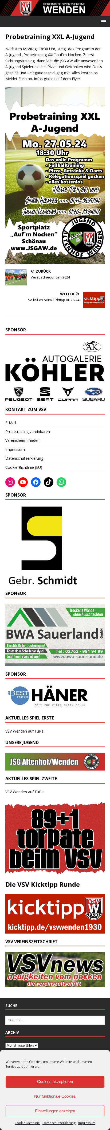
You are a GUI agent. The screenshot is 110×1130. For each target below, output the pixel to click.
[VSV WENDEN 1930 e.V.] (55, 12)
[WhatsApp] (61, 482)
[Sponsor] (41, 582)
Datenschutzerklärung (59, 1123)
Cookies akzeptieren (55, 1081)
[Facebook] (36, 482)
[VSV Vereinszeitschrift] (55, 984)
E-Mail (10, 422)
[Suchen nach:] (55, 1019)
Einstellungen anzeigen (55, 1111)
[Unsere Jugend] (55, 767)
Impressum (86, 1123)
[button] (103, 21)
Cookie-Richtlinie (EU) (23, 467)
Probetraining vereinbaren (27, 431)
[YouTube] (23, 482)
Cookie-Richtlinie (27, 1123)
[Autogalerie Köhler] (55, 398)
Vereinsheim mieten (22, 440)
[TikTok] (48, 482)
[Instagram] (10, 482)
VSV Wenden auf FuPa (24, 731)
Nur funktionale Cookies (55, 1096)
